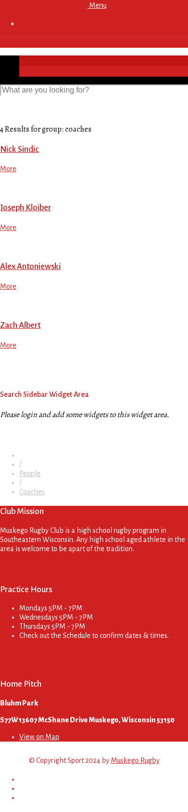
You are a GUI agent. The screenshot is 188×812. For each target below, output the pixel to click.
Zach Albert (20, 325)
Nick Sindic (19, 149)
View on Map (39, 737)
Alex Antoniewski (30, 266)
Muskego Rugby (135, 760)
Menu (97, 5)
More (8, 169)
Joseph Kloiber (25, 207)
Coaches (32, 492)
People (29, 473)
